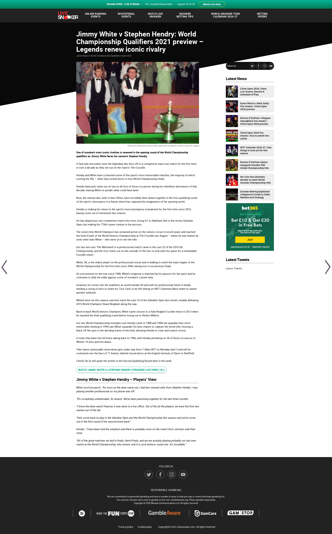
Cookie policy (145, 527)
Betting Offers (262, 15)
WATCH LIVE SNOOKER (155, 15)
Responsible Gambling (166, 490)
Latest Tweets (234, 268)
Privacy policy (125, 527)
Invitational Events (126, 15)
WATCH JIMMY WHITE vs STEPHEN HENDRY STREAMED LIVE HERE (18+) (121, 370)
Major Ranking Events (95, 15)
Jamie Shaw (82, 55)
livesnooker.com (186, 526)
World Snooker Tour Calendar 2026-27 (225, 15)
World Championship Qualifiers (105, 55)
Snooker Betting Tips (185, 15)
